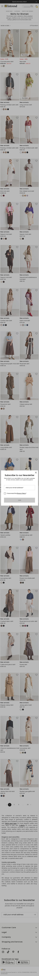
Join (19, 500)
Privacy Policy (21, 493)
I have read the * (16, 493)
